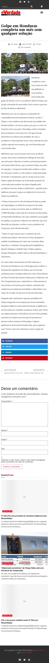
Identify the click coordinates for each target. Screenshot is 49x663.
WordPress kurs (39, 650)
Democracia (7, 563)
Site (2, 448)
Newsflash (7, 511)
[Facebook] (20, 2)
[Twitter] (24, 2)
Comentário (7, 401)
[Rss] (29, 2)
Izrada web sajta (26, 652)
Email (4, 439)
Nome (4, 430)
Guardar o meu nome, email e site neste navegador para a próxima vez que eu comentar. (23, 461)
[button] (42, 12)
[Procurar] (31, 6)
